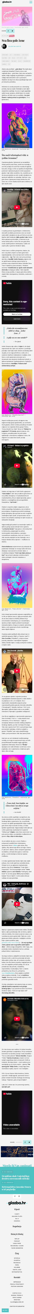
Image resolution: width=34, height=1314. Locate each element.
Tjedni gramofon (17, 1248)
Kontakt (17, 1277)
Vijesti (17, 1209)
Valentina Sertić (14, 46)
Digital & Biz (17, 1269)
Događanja (17, 1226)
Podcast (17, 1241)
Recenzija (17, 1262)
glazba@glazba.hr (16, 1302)
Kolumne (17, 1267)
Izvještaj (17, 1260)
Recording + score (17, 1245)
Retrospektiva (17, 1272)
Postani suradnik (17, 1286)
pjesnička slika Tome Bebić (10, 942)
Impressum (17, 1282)
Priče (17, 1265)
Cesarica (17, 1221)
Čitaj (17, 1253)
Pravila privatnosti (17, 1284)
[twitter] (12, 31)
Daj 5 (17, 1218)
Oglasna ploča (17, 1216)
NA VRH (5, 1310)
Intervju (17, 1258)
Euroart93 (20, 1306)
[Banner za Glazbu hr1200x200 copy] (17, 1151)
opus (8, 973)
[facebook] (8, 31)
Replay (17, 1238)
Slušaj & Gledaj (17, 1234)
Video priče (17, 1243)
